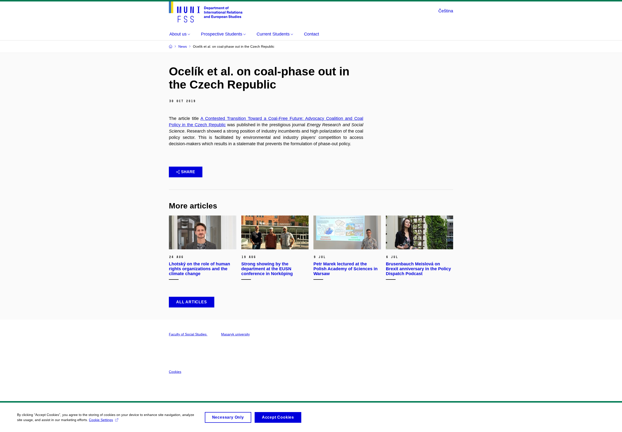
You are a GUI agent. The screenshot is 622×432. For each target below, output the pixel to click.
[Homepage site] (205, 11)
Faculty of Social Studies (188, 334)
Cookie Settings (101, 420)
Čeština (445, 11)
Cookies (175, 372)
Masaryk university (235, 334)
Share (188, 172)
